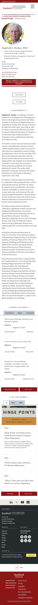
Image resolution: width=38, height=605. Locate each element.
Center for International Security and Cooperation (17, 14)
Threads (29, 540)
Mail (21, 536)
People (4, 538)
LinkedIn (25, 540)
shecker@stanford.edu (9, 72)
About (3, 547)
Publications (19, 95)
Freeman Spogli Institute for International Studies (17, 16)
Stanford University (8, 1)
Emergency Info (10, 587)
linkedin (11, 502)
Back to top (28, 389)
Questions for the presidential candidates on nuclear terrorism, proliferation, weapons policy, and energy (19, 370)
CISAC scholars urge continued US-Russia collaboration (19, 461)
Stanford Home (10, 580)
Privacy (20, 583)
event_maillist (28, 502)
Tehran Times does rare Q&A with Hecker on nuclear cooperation (19, 479)
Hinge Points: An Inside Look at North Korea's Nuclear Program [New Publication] (19, 428)
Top (21, 567)
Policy (3, 535)
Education (4, 533)
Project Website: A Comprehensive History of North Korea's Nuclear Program (19, 82)
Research (4, 531)
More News (10, 494)
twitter (16, 502)
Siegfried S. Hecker (19, 328)
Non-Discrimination (24, 592)
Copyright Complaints (25, 598)
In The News (19, 102)
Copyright (21, 586)
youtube (22, 502)
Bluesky (25, 536)
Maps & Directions (10, 583)
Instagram (21, 540)
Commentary (30, 313)
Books (20, 313)
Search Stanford (10, 585)
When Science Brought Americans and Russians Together (19, 326)
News (13, 403)
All (6, 403)
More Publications (10, 389)
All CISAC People (7, 18)
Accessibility (22, 595)
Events (3, 544)
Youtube (29, 536)
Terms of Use (22, 581)
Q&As (21, 403)
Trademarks (22, 589)
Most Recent (10, 313)
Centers (4, 540)
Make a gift (31, 555)
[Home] (15, 7)
